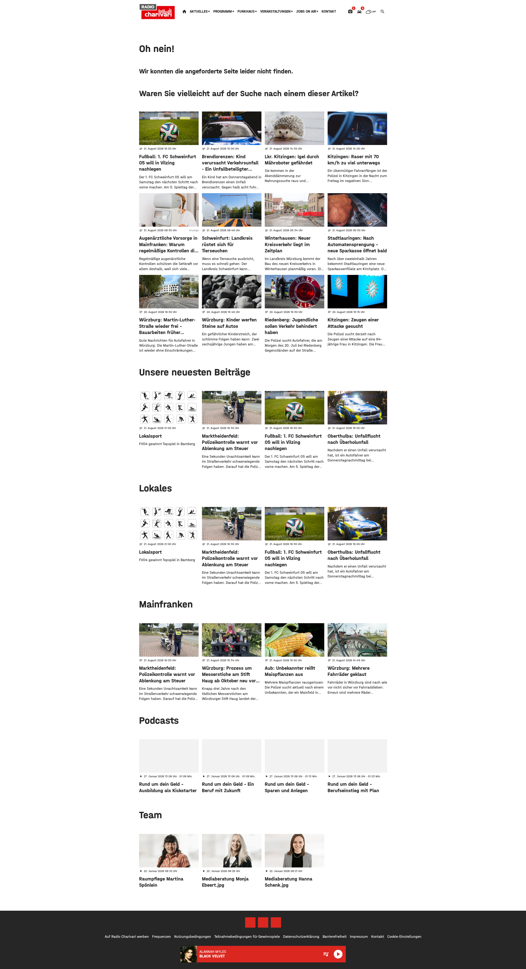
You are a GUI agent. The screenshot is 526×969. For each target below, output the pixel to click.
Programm (222, 11)
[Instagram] (263, 922)
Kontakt (329, 11)
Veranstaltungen (275, 11)
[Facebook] (250, 922)
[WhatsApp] (276, 922)
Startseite (184, 11)
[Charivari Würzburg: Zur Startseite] (157, 12)
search (382, 11)
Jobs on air (306, 11)
